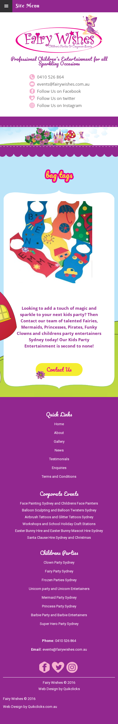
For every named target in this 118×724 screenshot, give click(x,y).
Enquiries (59, 468)
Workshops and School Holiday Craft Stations (59, 524)
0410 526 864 (50, 77)
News (59, 450)
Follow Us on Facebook (58, 91)
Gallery (59, 441)
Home (59, 424)
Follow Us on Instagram (59, 105)
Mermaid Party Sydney (59, 597)
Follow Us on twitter (55, 98)
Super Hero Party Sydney (59, 624)
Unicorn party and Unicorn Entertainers (59, 589)
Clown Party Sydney (59, 562)
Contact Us (59, 369)
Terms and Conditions (59, 476)
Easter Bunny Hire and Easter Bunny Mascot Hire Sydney (59, 531)
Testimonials (59, 459)
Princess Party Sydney (59, 606)
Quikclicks (71, 689)
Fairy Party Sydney (59, 571)
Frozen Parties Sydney (59, 580)
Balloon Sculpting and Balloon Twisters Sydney (59, 510)
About (59, 433)
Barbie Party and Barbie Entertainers (59, 615)
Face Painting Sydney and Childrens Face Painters (59, 503)
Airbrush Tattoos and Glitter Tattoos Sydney (59, 517)
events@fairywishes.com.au (62, 84)
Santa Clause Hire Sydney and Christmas (59, 537)
